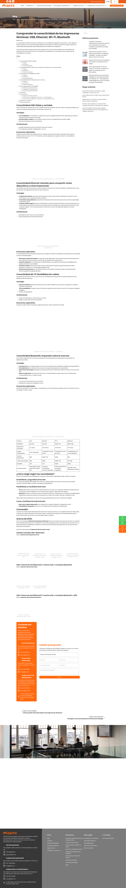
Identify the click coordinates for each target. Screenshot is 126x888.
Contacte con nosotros (25, 100)
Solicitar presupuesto (25, 102)
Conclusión (22, 92)
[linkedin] (13, 1)
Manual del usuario (88, 843)
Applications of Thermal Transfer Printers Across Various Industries (94, 100)
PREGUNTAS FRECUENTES (90, 845)
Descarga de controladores (91, 838)
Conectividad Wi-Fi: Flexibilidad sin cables (30, 73)
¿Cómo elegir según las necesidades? (29, 86)
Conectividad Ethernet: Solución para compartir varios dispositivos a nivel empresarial (40, 67)
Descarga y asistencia (53, 845)
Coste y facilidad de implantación (30, 90)
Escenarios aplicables (27, 65)
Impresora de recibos (71, 860)
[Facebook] (7, 1)
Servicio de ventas (88, 848)
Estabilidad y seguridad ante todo (30, 87)
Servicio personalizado (44, 5)
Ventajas (25, 62)
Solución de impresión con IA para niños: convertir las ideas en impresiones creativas (95, 104)
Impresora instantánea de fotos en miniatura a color (75, 839)
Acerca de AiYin (23, 94)
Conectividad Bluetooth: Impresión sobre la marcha (32, 80)
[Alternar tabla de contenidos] (17, 58)
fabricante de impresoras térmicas (38, 521)
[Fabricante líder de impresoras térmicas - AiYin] (8, 6)
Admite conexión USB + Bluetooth (30, 95)
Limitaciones (25, 64)
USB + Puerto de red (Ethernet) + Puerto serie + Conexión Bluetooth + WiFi (38, 98)
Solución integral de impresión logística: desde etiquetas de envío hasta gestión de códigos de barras (95, 109)
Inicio (22, 5)
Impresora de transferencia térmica (73, 856)
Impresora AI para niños (72, 842)
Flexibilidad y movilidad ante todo (30, 89)
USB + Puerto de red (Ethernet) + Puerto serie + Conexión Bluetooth (37, 97)
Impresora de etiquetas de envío (30, 535)
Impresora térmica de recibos (29, 567)
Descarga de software (89, 841)
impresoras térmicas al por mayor (40, 529)
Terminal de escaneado (72, 862)
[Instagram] (10, 1)
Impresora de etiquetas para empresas (73, 852)
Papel (67, 865)
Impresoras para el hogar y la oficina (73, 845)
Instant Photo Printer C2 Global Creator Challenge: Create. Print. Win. (93, 91)
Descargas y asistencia (61, 5)
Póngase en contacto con (95, 5)
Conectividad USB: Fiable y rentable (28, 61)
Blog (15, 16)
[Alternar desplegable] (34, 5)
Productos (29, 5)
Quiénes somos (78, 5)
